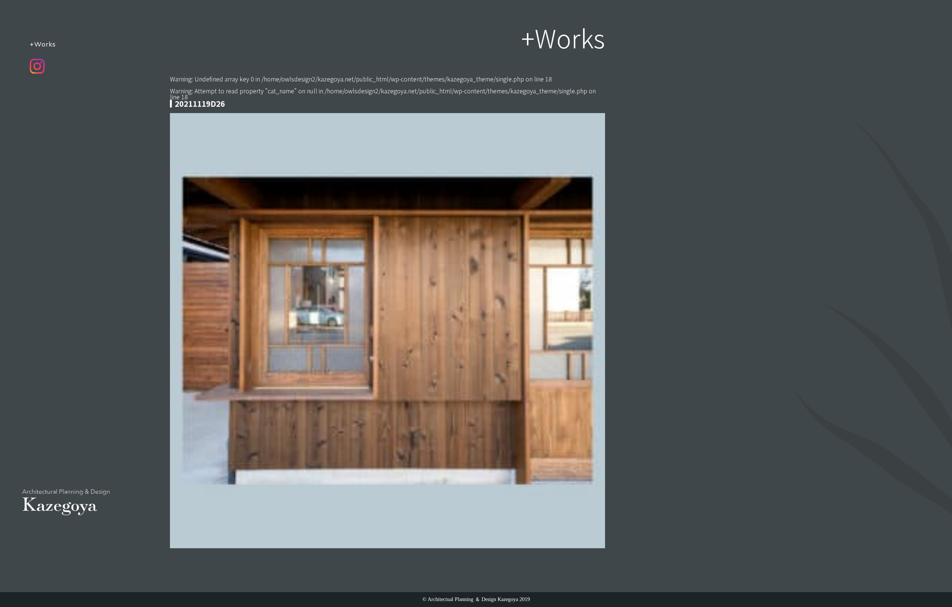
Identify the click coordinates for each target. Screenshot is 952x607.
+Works (43, 44)
